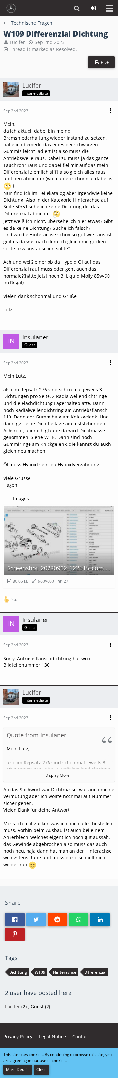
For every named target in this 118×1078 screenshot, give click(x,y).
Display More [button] (57, 775)
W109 (40, 972)
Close (41, 1069)
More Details (18, 1069)
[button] (109, 8)
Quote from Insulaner (36, 735)
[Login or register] (93, 8)
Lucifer (17, 42)
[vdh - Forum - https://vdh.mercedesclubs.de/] (11, 8)
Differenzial (95, 972)
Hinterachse (64, 972)
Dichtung (18, 972)
